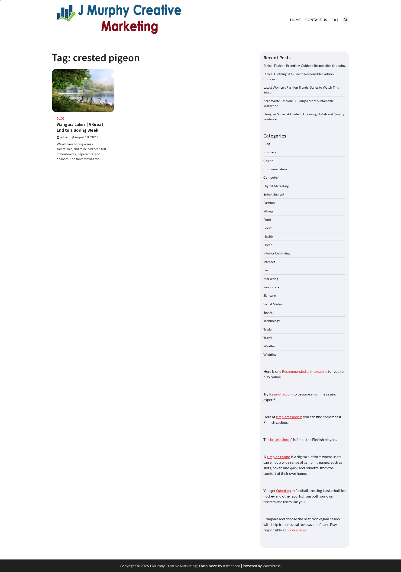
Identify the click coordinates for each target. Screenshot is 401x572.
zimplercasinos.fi (289, 417)
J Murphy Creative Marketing (173, 565)
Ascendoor (231, 565)
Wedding (269, 355)
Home (295, 20)
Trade (267, 329)
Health (268, 236)
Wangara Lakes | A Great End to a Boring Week (80, 127)
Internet (269, 262)
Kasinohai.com (281, 394)
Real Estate (271, 287)
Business (269, 152)
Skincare (269, 295)
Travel (267, 338)
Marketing (270, 279)
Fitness (268, 211)
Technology (271, 321)
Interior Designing (276, 253)
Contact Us (316, 20)
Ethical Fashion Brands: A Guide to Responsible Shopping (304, 65)
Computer (270, 177)
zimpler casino (278, 456)
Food (267, 220)
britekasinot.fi (281, 439)
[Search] (345, 19)
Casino (268, 161)
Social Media (272, 304)
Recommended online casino (304, 371)
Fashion (269, 203)
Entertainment (273, 194)
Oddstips (283, 490)
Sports (268, 312)
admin (64, 137)
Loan (266, 270)
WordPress (271, 565)
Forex (267, 228)
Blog (60, 118)
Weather (269, 346)
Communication (275, 169)
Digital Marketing (276, 186)
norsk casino (296, 530)
